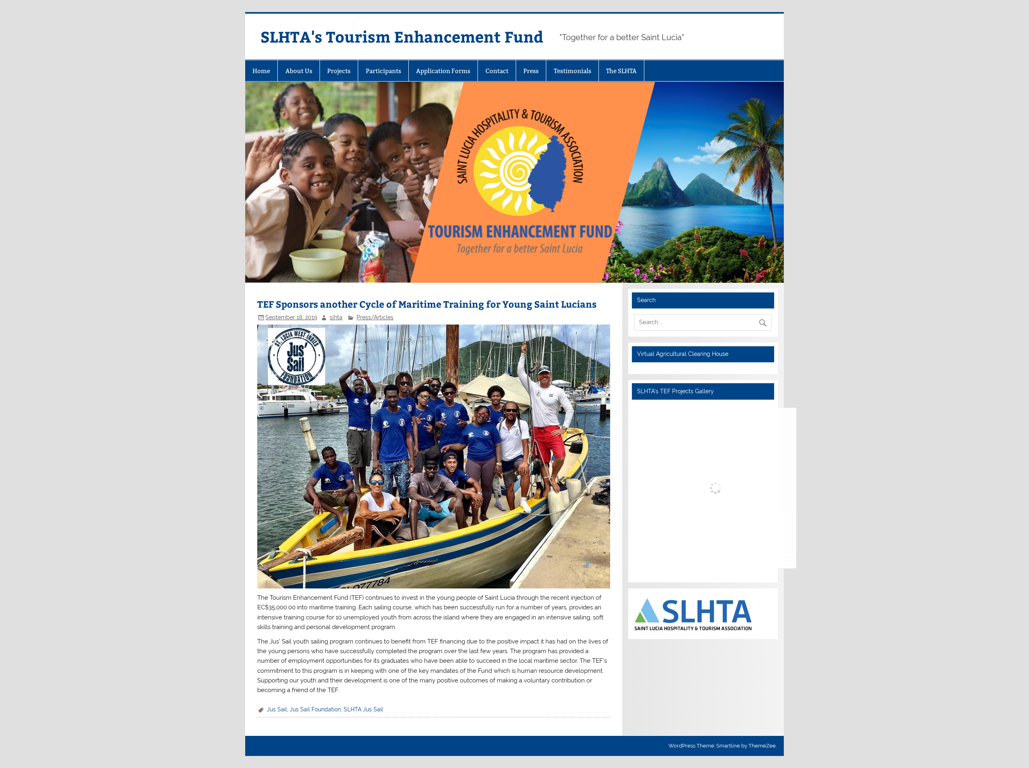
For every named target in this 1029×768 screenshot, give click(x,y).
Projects (339, 71)
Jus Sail (277, 709)
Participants (383, 71)
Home (261, 71)
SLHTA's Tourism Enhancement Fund (401, 36)
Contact (497, 71)
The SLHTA (621, 71)
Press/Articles (375, 317)
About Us (298, 71)
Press (531, 71)
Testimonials (572, 71)
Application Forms (443, 71)
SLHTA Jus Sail (363, 709)
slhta (336, 317)
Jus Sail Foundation (315, 709)
